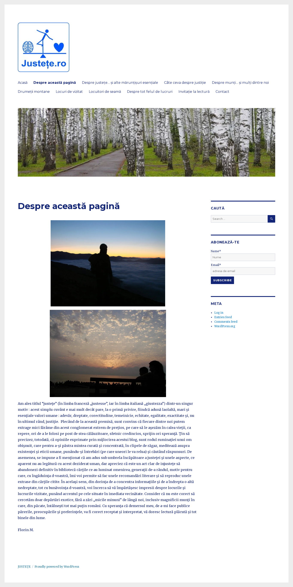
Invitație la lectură (194, 92)
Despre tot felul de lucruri (149, 92)
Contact (222, 92)
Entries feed (223, 317)
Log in (218, 313)
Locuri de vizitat (69, 92)
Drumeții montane (34, 92)
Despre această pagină (54, 83)
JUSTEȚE (24, 567)
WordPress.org (224, 326)
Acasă (22, 83)
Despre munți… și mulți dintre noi (240, 83)
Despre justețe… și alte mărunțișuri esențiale (120, 83)
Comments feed (225, 322)
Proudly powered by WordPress (57, 567)
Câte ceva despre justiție (185, 83)
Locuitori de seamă (105, 92)
